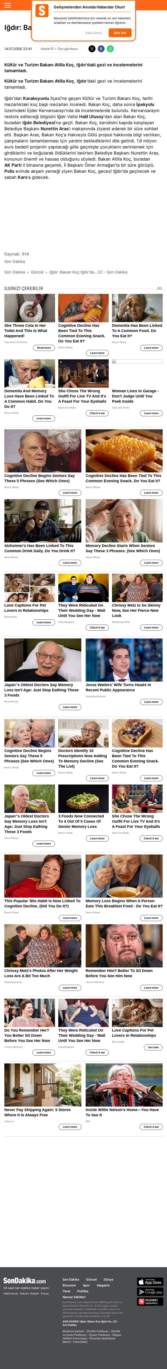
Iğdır (82, 81)
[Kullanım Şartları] (73, 1331)
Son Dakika (71, 1279)
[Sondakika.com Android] (150, 1292)
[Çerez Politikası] (99, 1334)
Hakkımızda (10, 1293)
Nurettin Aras (55, 128)
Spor (86, 1285)
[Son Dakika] (26, 1280)
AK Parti (13, 165)
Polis (9, 171)
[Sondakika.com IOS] (150, 1282)
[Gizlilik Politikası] (98, 1331)
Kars (22, 177)
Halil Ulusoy (91, 116)
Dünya (108, 1279)
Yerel (66, 1291)
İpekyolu (145, 104)
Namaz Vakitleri (74, 1297)
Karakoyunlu (36, 98)
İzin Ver (120, 33)
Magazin (103, 1285)
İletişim (34, 1293)
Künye (45, 1293)
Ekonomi (69, 1285)
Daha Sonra (93, 33)
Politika (82, 1291)
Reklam (24, 1293)
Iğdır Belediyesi (38, 122)
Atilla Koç (64, 81)
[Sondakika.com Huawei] (150, 1301)
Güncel (91, 1279)
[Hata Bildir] (80, 1341)
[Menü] (7, 5)
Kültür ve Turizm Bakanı (28, 81)
